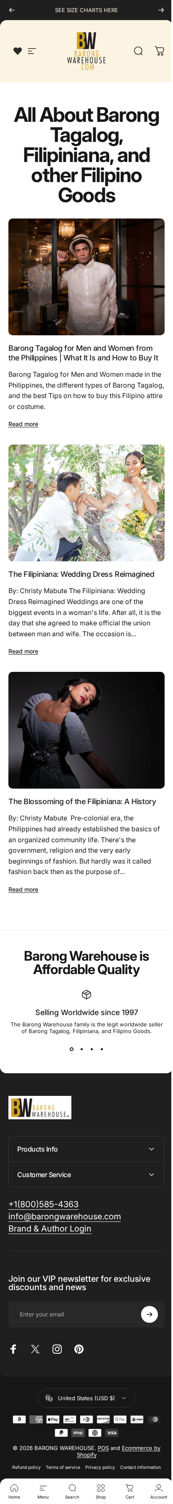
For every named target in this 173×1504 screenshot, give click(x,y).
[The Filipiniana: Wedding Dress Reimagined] (86, 503)
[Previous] (12, 10)
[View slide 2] (81, 1049)
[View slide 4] (102, 1049)
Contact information (137, 1453)
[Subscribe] (143, 1300)
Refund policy (23, 1453)
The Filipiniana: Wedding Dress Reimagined (81, 574)
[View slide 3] (91, 1049)
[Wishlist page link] (17, 51)
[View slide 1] (71, 1049)
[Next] (161, 10)
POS (100, 1434)
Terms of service (60, 1453)
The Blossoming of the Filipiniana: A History (82, 801)
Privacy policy (97, 1453)
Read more (23, 423)
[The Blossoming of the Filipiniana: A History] (86, 730)
